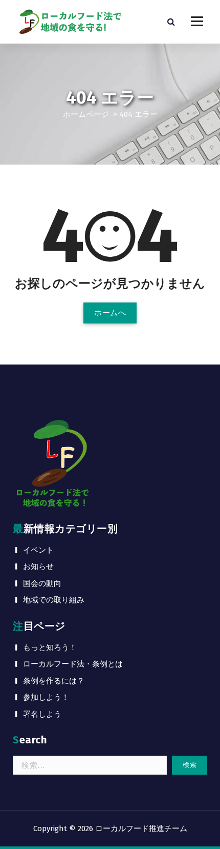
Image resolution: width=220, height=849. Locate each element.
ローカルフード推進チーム (141, 828)
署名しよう (42, 714)
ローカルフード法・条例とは (73, 664)
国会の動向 (42, 583)
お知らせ (38, 566)
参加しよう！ (46, 697)
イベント (38, 550)
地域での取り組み (53, 599)
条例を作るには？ (53, 680)
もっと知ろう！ (50, 647)
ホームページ (86, 114)
